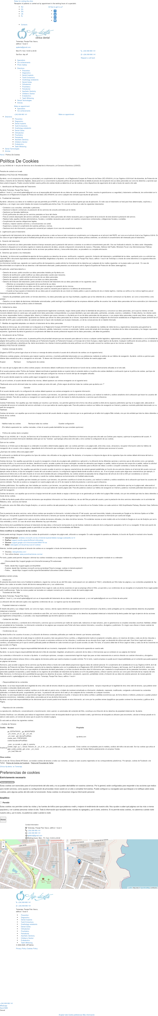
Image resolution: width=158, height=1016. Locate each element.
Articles (20, 103)
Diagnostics (26, 73)
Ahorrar (3, 819)
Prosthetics (26, 86)
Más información (89, 1015)
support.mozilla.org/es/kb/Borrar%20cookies (28, 540)
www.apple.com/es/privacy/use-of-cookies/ (25, 544)
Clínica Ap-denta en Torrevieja (11, 766)
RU (22, 7)
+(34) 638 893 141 (89, 51)
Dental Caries (27, 82)
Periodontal (26, 89)
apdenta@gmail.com (23, 47)
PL (22, 16)
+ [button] (3, 842)
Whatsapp (3, 1005)
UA (22, 14)
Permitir (6, 802)
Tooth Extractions (28, 77)
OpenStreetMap (145, 888)
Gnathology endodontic (30, 80)
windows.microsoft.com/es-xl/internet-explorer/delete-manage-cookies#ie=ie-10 (47, 538)
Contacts (24, 24)
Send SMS (4, 1008)
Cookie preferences (75, 1015)
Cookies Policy (32, 948)
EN (22, 11)
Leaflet (130, 888)
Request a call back (88, 58)
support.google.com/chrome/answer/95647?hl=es (30, 542)
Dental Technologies (24, 100)
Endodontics (26, 96)
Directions (20, 68)
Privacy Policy (21, 948)
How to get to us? (56, 7)
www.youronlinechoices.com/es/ (31, 554)
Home (2, 154)
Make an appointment (22, 106)
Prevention (26, 70)
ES (22, 9)
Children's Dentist (28, 93)
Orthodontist (26, 84)
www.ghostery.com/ (19, 552)
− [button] (3, 846)
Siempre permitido (7, 782)
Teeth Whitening (28, 98)
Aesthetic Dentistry (29, 91)
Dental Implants (27, 75)
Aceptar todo (63, 1015)
